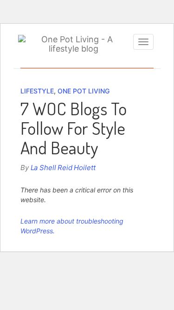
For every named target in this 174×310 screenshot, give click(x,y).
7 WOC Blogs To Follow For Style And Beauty (73, 127)
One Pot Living (84, 91)
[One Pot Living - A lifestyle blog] (73, 44)
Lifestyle (37, 91)
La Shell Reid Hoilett (63, 167)
